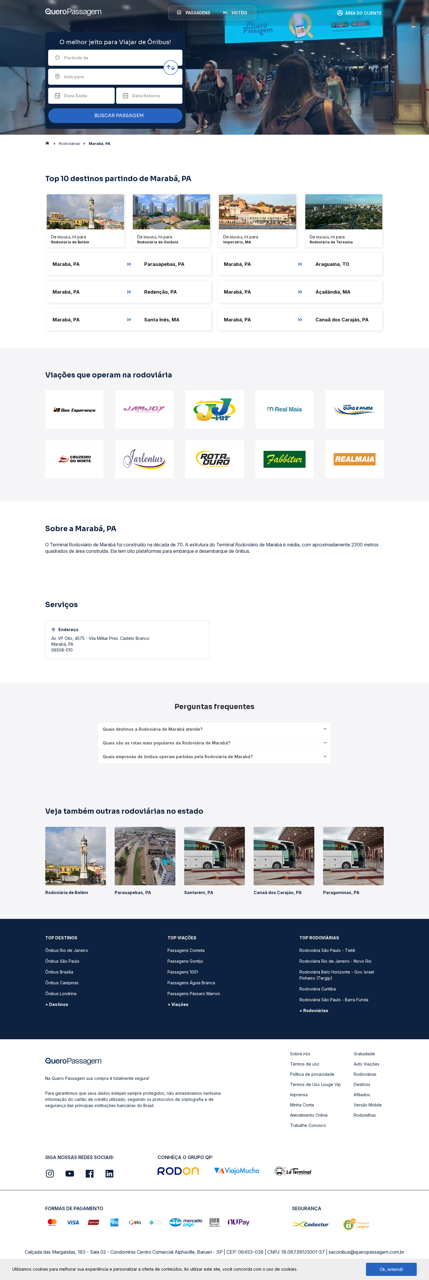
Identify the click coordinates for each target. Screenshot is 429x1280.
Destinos (362, 1084)
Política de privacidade (312, 1074)
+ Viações (178, 1004)
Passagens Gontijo (185, 961)
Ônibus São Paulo (62, 961)
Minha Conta (302, 1104)
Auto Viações (366, 1063)
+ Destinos (56, 1004)
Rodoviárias (365, 1074)
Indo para (74, 76)
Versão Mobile (368, 1104)
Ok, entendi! (391, 1269)
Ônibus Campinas (62, 982)
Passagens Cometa (186, 950)
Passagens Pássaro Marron (194, 993)
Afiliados (362, 1094)
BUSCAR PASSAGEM (118, 115)
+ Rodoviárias (313, 1010)
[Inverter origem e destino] (170, 67)
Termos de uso (304, 1063)
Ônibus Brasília (59, 971)
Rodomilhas (365, 1115)
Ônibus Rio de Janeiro (66, 950)
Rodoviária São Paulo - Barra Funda (333, 999)
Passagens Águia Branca (191, 982)
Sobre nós (300, 1053)
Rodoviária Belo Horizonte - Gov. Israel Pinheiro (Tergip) (336, 975)
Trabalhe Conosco (308, 1125)
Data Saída (75, 95)
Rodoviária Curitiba (317, 988)
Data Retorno (146, 95)
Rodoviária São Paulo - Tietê (327, 950)
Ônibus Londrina (60, 993)
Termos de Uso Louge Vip (315, 1084)
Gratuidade (364, 1053)
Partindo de (76, 57)
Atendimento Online (309, 1115)
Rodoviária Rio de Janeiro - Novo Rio (335, 961)
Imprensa (299, 1094)
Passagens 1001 (183, 971)
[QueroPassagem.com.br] (49, 145)
